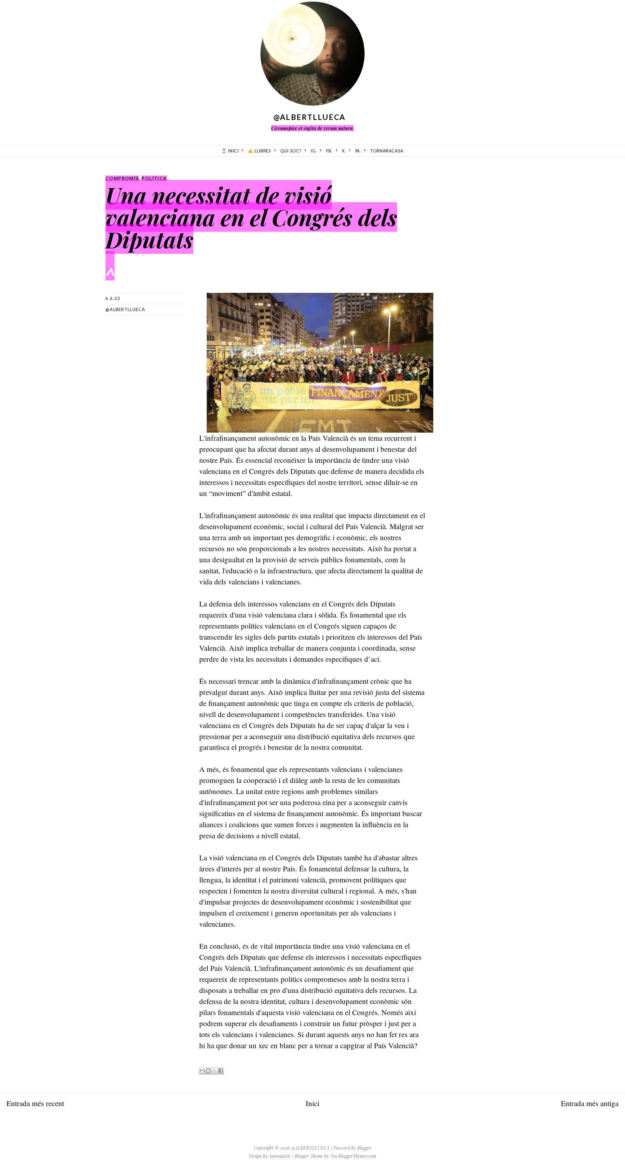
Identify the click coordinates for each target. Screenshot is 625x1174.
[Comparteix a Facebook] (220, 1070)
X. (344, 150)
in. (358, 150)
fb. (329, 150)
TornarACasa (387, 150)
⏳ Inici (230, 150)
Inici (312, 1103)
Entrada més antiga (589, 1103)
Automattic (280, 1156)
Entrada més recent (35, 1103)
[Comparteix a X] (214, 1070)
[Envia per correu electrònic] (202, 1070)
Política (154, 178)
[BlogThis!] (208, 1070)
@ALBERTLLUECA (309, 117)
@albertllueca (125, 309)
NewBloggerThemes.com (353, 1156)
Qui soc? (290, 150)
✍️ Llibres (259, 150)
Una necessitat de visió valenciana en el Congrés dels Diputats (251, 217)
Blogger (364, 1148)
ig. (314, 150)
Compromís (122, 178)
